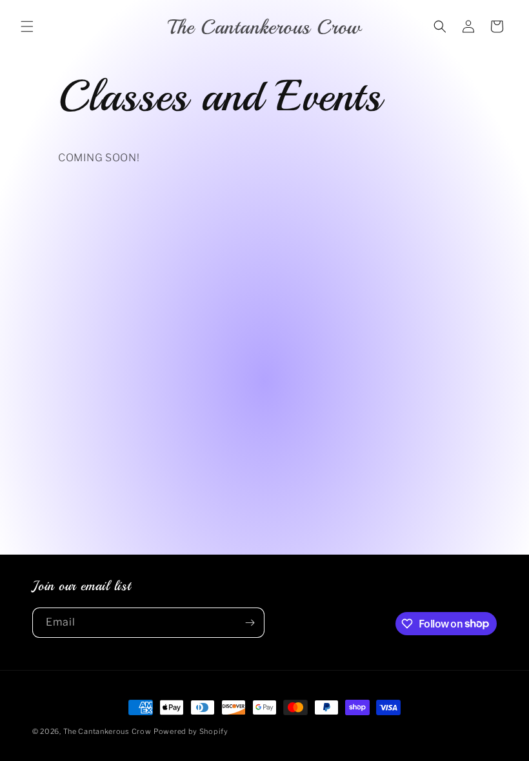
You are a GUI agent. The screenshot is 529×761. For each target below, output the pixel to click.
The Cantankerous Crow (107, 731)
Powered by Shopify (191, 731)
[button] (27, 26)
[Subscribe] (249, 623)
